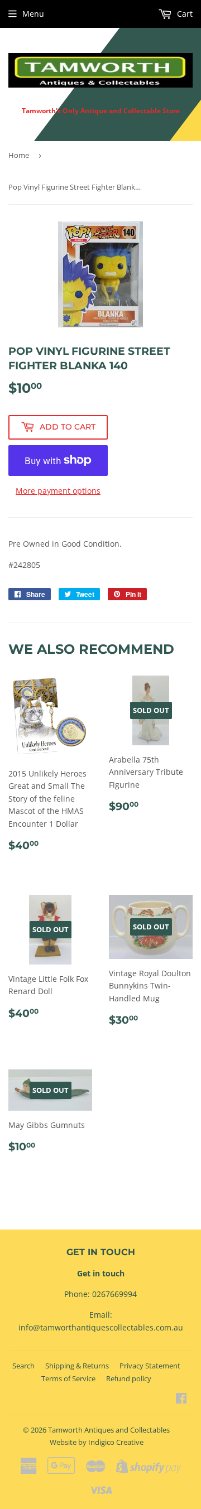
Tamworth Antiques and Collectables (109, 1430)
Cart (184, 13)
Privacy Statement (149, 1366)
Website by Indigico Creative (96, 1442)
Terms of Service (68, 1378)
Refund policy (128, 1378)
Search (23, 1366)
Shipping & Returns (77, 1366)
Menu (33, 13)
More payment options (58, 490)
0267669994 (114, 1294)
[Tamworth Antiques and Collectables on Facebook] (181, 1399)
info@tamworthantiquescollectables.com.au (100, 1327)
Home (18, 155)
